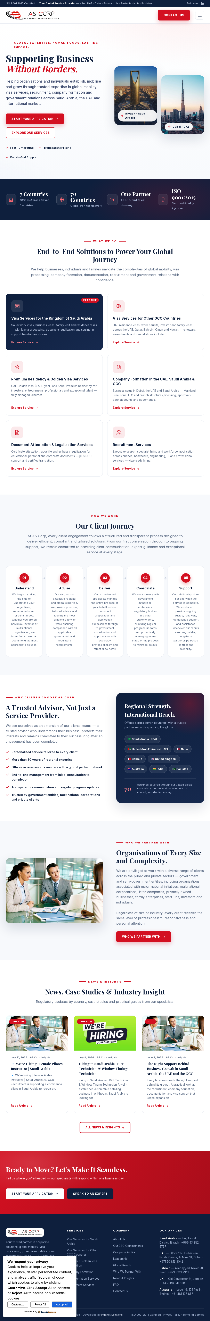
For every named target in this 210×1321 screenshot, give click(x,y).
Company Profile (124, 1252)
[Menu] (199, 15)
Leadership (120, 1258)
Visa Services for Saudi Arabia (82, 1241)
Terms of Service (193, 1314)
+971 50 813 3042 (171, 1261)
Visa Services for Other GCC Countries (82, 1252)
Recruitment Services (81, 1285)
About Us (119, 1239)
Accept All (62, 1304)
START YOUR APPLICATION (32, 118)
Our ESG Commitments (128, 1245)
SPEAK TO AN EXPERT (90, 1193)
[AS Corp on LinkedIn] (202, 3)
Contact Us (120, 1291)
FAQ (116, 1284)
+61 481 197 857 (182, 1293)
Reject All (40, 1304)
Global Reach (122, 1265)
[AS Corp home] (32, 15)
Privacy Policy (171, 1314)
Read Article (19, 1105)
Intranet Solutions (112, 1314)
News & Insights (123, 1278)
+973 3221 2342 (178, 1272)
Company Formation (80, 1272)
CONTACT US (174, 15)
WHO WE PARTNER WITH (141, 936)
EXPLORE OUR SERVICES (30, 132)
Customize (17, 1304)
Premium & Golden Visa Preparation (82, 1263)
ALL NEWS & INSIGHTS (102, 1127)
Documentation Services (83, 1278)
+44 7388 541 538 (173, 1283)
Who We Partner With (127, 1271)
